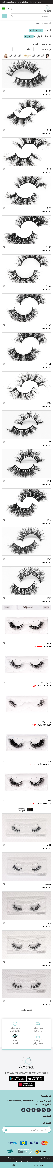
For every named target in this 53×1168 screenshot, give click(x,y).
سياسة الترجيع (9, 1157)
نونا (49, 962)
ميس (48, 643)
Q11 (49, 130)
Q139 (48, 247)
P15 (49, 520)
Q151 (48, 364)
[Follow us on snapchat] (33, 1110)
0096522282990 (35, 1104)
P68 (49, 598)
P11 (49, 481)
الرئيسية (47, 23)
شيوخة (48, 884)
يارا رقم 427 (45, 721)
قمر (49, 799)
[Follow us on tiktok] (23, 1110)
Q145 (48, 286)
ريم (49, 760)
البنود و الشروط (26, 1157)
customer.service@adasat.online (20, 1100)
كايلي (48, 845)
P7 (50, 442)
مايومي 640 (46, 682)
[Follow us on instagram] (44, 1110)
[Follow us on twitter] (38, 1110)
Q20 (49, 208)
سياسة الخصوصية (44, 1157)
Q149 (48, 325)
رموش (30, 36)
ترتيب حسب (46, 49)
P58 (49, 559)
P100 (48, 91)
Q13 (49, 169)
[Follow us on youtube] (28, 1110)
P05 (49, 403)
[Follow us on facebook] (49, 1110)
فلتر (13, 1165)
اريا (49, 1001)
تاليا (49, 923)
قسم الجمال (37, 30)
